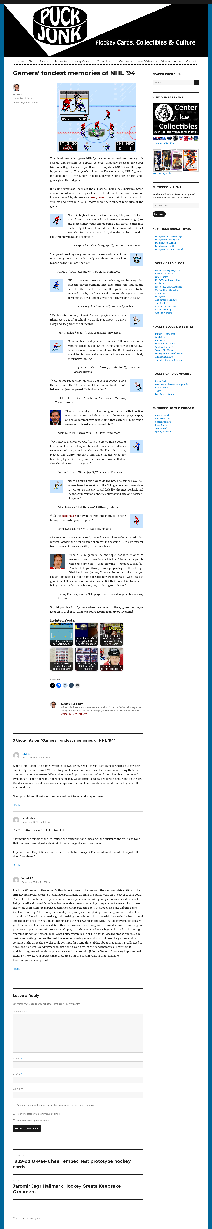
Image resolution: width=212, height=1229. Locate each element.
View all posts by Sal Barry (74, 714)
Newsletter (61, 61)
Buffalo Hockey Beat (165, 334)
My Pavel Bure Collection (167, 290)
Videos (165, 61)
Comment (20, 1011)
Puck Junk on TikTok (165, 243)
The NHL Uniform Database (168, 360)
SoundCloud (161, 428)
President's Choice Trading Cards (171, 384)
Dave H (26, 753)
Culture (124, 61)
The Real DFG (161, 303)
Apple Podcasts (162, 418)
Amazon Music (162, 415)
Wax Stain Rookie (163, 313)
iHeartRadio (161, 425)
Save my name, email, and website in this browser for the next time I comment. (56, 1105)
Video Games (31, 102)
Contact (191, 61)
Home (20, 61)
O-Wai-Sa (160, 293)
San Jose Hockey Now (165, 347)
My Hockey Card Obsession (168, 286)
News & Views (145, 61)
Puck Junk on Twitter (165, 246)
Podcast (44, 61)
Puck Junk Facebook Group (168, 236)
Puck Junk (160, 296)
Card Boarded (161, 277)
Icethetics (160, 340)
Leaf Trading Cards (164, 394)
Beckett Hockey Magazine (167, 270)
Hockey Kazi (161, 283)
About (178, 61)
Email (17, 1074)
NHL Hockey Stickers (163, 173)
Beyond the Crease (164, 273)
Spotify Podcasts (163, 431)
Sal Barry (17, 94)
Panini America (162, 387)
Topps (158, 391)
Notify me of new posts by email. (33, 1120)
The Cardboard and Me (166, 300)
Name (17, 1058)
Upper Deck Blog (163, 309)
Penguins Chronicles (165, 343)
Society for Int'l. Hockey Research (171, 353)
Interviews (18, 102)
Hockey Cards (80, 61)
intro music (68, 515)
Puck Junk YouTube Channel (169, 249)
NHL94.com (97, 197)
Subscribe (159, 214)
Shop (32, 61)
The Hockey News (164, 357)
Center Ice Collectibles (163, 143)
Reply (17, 805)
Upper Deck (161, 381)
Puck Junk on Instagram (167, 239)
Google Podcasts (163, 422)
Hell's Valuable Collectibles (168, 280)
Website (18, 1089)
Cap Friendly (161, 337)
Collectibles (104, 61)
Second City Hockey (164, 350)
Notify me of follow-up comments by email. (38, 1114)
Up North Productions (166, 306)
